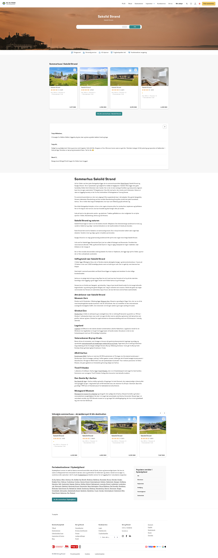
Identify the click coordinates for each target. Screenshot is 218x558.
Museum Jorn (105, 301)
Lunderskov (122, 484)
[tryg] (75, 548)
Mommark (58, 486)
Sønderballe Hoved (74, 491)
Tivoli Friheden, (103, 371)
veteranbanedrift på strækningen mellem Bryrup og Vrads (99, 344)
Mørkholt (65, 486)
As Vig (54, 480)
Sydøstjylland (82, 475)
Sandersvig (85, 489)
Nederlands (151, 530)
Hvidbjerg (123, 482)
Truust (96, 491)
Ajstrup (58, 480)
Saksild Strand (55, 87)
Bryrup (109, 480)
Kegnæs (72, 484)
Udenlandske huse (57, 533)
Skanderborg (100, 489)
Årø (68, 493)
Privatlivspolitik (75, 554)
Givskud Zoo (78, 314)
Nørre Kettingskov (93, 486)
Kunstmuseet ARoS (80, 356)
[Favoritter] (191, 3)
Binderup (90, 480)
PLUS (123, 4)
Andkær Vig (77, 480)
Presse (77, 533)
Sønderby (83, 491)
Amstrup (68, 480)
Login (100, 528)
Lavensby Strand (105, 484)
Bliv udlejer (179, 4)
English (150, 527)
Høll (60, 484)
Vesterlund (117, 491)
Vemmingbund (108, 491)
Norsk (149, 533)
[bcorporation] (80, 548)
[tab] (57, 85)
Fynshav (77, 482)
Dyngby (119, 480)
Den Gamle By (79, 381)
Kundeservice (161, 4)
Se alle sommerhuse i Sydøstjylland (65, 499)
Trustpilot (55, 514)
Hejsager (116, 482)
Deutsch (150, 525)
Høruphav (55, 484)
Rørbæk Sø (72, 489)
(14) (135, 27)
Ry (68, 489)
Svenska (150, 535)
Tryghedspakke (103, 533)
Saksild (79, 489)
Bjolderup (96, 480)
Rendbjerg (122, 486)
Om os (170, 4)
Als (72, 480)
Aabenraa (63, 493)
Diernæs (114, 480)
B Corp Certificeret (81, 531)
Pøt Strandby (114, 486)
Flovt (58, 482)
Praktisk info (102, 531)
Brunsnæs (103, 480)
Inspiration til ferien (58, 536)
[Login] (195, 3)
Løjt (53, 486)
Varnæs (101, 491)
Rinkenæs (55, 489)
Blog (53, 539)
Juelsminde (65, 484)
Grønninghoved (95, 482)
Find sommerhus (208, 4)
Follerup (63, 482)
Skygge (119, 489)
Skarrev (106, 489)
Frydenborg (70, 482)
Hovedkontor (79, 528)
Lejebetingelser (99, 554)
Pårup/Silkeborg (104, 486)
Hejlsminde (109, 482)
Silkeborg (92, 489)
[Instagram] (123, 536)
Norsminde (83, 486)
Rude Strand (125, 183)
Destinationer (139, 4)
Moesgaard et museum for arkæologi (86, 394)
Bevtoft (84, 480)
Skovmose (113, 489)
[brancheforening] (58, 548)
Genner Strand (85, 482)
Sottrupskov (63, 491)
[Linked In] (130, 536)
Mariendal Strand (73, 486)
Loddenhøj (114, 484)
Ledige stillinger (80, 536)
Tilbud (130, 4)
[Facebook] (126, 536)
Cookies (87, 554)
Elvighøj (54, 482)
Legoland (77, 329)
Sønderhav (90, 491)
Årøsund (72, 493)
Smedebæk (55, 491)
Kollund (88, 484)
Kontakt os (125, 531)
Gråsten (103, 482)
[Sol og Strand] (9, 3)
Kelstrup (77, 484)
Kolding (83, 484)
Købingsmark (95, 484)
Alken (63, 480)
